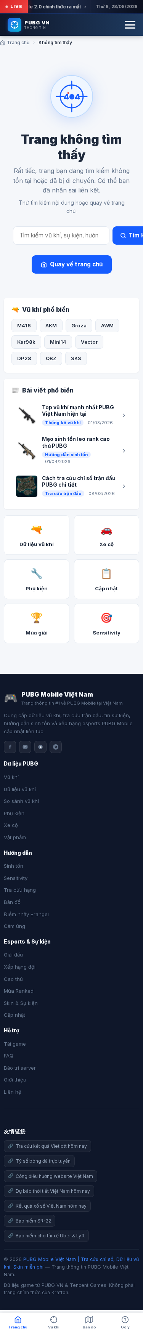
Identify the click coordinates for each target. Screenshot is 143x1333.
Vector (89, 342)
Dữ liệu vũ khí (20, 789)
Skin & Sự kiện (21, 1003)
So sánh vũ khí (21, 801)
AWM (107, 325)
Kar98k (26, 342)
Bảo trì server (20, 1068)
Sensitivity (15, 878)
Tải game (15, 1044)
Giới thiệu (15, 1080)
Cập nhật (14, 1015)
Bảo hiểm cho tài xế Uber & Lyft (50, 1235)
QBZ (51, 358)
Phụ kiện (14, 813)
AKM (51, 325)
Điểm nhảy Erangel (26, 914)
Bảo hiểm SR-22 (33, 1221)
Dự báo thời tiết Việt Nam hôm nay (53, 1191)
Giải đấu (13, 955)
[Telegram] (56, 747)
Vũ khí (11, 777)
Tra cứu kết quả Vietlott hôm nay (51, 1146)
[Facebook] (10, 747)
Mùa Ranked (19, 991)
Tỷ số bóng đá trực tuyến (43, 1161)
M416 (24, 325)
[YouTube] (25, 747)
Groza (79, 325)
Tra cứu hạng (20, 890)
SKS (76, 358)
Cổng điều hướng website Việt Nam (54, 1176)
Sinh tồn (13, 866)
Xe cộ (11, 825)
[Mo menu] (130, 25)
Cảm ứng (14, 926)
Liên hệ (12, 1092)
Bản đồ (12, 902)
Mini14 (58, 342)
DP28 (24, 358)
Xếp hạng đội (19, 967)
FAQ (8, 1056)
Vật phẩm (15, 837)
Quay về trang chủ (76, 264)
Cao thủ (13, 979)
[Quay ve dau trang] (127, 1302)
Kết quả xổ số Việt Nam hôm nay (51, 1206)
